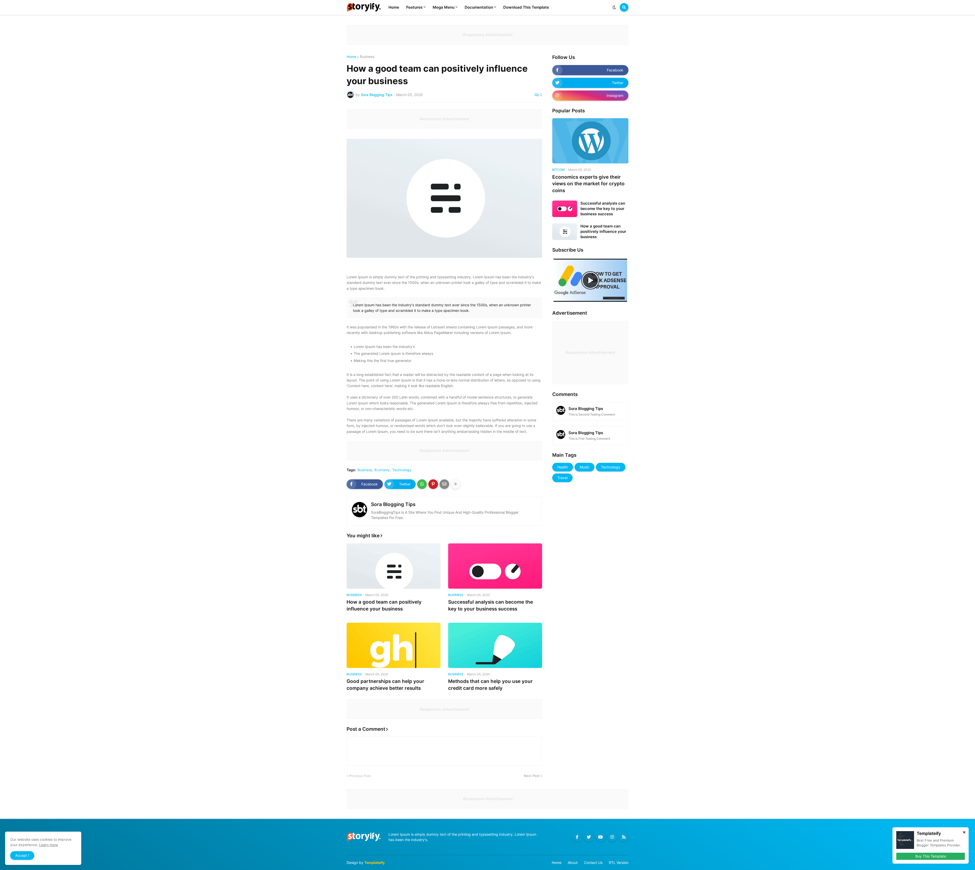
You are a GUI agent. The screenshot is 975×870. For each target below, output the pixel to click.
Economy (382, 470)
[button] (614, 7)
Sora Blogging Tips (393, 504)
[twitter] (588, 837)
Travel (562, 478)
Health (562, 467)
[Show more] (455, 484)
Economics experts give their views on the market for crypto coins (588, 183)
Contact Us (593, 862)
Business (367, 56)
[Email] (444, 484)
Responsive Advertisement (487, 34)
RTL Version (618, 862)
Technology (402, 470)
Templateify (374, 862)
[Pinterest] (433, 484)
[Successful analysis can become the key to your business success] (495, 566)
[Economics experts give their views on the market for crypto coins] (590, 140)
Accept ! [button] (22, 855)
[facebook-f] (577, 837)
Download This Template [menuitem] (526, 7)
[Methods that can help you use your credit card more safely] (495, 645)
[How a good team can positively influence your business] (394, 566)
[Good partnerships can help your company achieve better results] (394, 645)
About (573, 862)
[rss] (623, 837)
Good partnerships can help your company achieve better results (385, 684)
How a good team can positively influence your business (384, 605)
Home (351, 56)
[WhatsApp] (422, 484)
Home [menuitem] (393, 7)
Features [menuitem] (414, 7)
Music (584, 467)
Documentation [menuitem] (479, 7)
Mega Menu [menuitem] (443, 7)
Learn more (48, 845)
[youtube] (600, 837)
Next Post (532, 776)
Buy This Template (930, 856)
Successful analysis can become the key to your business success (490, 605)
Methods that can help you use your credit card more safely (490, 684)
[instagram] (612, 837)
